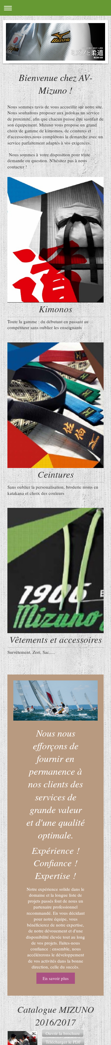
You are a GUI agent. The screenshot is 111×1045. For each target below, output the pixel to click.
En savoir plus (56, 978)
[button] (62, 1033)
